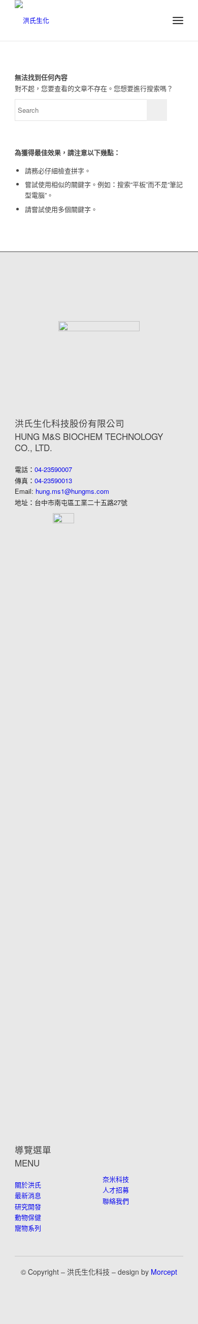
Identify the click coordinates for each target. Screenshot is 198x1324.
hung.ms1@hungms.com (72, 491)
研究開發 (28, 1206)
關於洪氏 (28, 1184)
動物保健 (28, 1217)
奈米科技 (116, 1179)
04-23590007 (53, 469)
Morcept (164, 1272)
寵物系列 (28, 1228)
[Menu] (178, 20)
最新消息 (28, 1195)
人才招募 (116, 1189)
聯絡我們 (116, 1201)
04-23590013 (53, 480)
